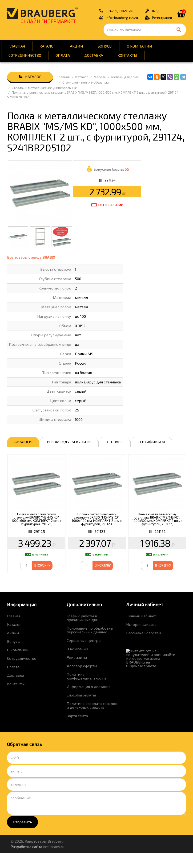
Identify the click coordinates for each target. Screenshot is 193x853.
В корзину (42, 565)
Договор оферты (82, 666)
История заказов (141, 624)
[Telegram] (183, 77)
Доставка (93, 55)
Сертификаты (151, 441)
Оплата (63, 55)
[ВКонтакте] (150, 77)
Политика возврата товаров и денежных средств (92, 705)
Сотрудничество (24, 55)
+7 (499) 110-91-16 (119, 11)
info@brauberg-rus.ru (122, 18)
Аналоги (23, 441)
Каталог (48, 46)
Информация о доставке (89, 686)
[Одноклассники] (157, 77)
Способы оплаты (81, 695)
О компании (139, 46)
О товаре (114, 441)
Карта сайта (77, 715)
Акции (76, 46)
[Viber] (170, 77)
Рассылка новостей (143, 633)
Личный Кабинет (141, 616)
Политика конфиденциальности (86, 676)
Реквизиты (77, 657)
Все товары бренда (31, 257)
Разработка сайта (26, 846)
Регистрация (162, 18)
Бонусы (105, 46)
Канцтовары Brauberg (42, 13)
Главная (16, 46)
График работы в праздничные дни (82, 618)
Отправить (22, 822)
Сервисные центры (84, 640)
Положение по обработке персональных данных (90, 630)
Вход (156, 11)
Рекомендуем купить (69, 441)
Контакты (127, 55)
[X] (163, 77)
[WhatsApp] (176, 77)
